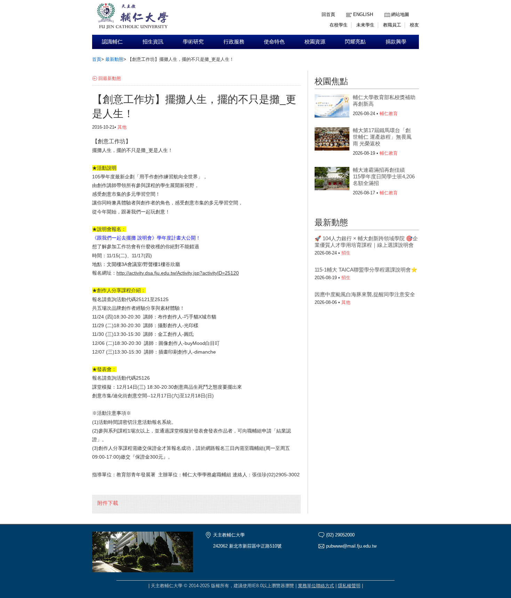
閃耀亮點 (355, 42)
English (363, 14)
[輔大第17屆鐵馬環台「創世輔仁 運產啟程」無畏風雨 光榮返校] (332, 141)
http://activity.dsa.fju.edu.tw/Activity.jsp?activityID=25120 (177, 273)
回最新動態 (109, 78)
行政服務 (234, 42)
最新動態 (114, 59)
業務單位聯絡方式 (316, 585)
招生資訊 (153, 42)
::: (386, 9)
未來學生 (365, 24)
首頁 (96, 59)
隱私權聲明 (349, 585)
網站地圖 (400, 14)
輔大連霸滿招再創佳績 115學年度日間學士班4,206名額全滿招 (384, 176)
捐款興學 (396, 42)
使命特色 (274, 42)
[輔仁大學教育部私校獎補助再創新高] (332, 108)
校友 (414, 24)
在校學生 (339, 24)
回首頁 (328, 14)
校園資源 (315, 42)
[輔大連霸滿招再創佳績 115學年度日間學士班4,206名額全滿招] (332, 181)
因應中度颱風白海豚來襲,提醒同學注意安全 (365, 294)
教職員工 (392, 24)
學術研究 (193, 42)
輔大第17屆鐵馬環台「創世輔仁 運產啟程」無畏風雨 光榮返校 (382, 136)
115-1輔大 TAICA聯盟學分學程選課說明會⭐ (366, 270)
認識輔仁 (112, 42)
